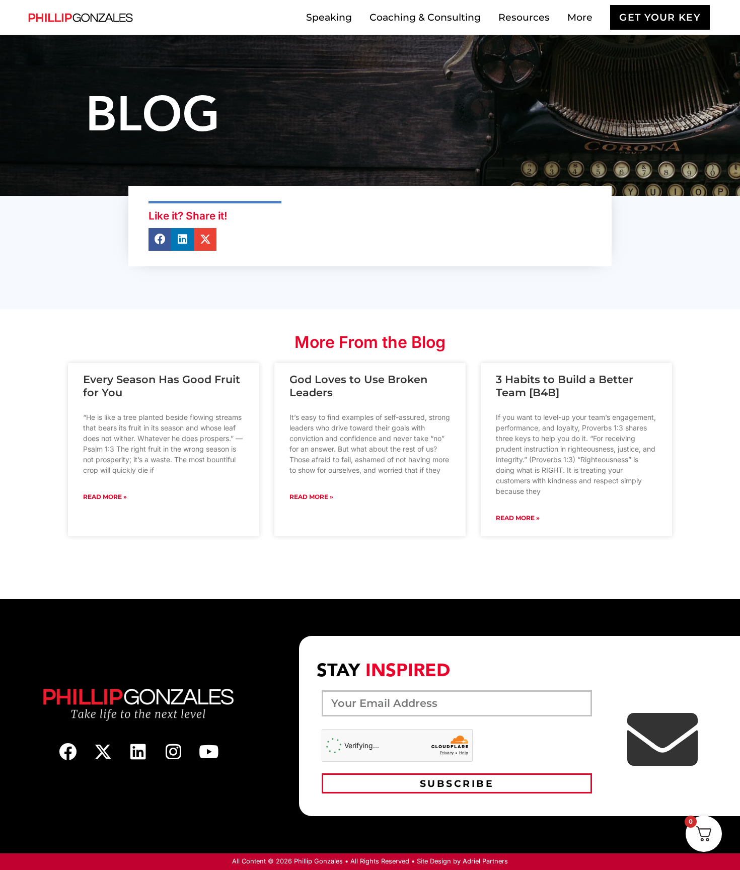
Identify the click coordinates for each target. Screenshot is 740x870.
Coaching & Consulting (425, 17)
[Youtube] (209, 751)
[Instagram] (173, 751)
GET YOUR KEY (660, 17)
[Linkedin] (138, 751)
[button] (160, 239)
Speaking (329, 17)
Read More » (105, 496)
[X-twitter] (103, 751)
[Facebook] (68, 751)
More (580, 17)
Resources (524, 17)
